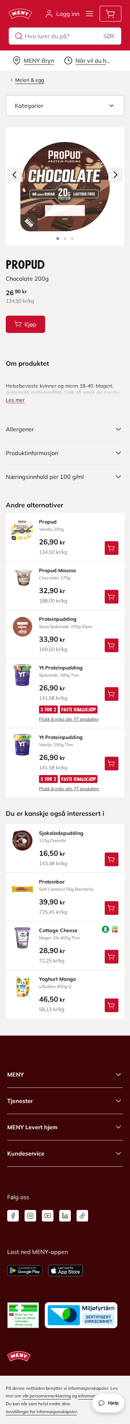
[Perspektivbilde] (72, 238)
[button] (65, 105)
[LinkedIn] (65, 1215)
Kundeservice (25, 1153)
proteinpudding (58, 619)
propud (48, 522)
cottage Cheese (58, 930)
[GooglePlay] (24, 1270)
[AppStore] (65, 1270)
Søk (109, 36)
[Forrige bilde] (14, 175)
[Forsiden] (65, 238)
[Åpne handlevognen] (110, 14)
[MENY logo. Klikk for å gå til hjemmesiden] (20, 14)
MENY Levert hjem (32, 1127)
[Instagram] (30, 1215)
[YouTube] (47, 1215)
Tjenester (20, 1100)
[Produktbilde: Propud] (57, 238)
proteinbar (52, 881)
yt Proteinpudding (61, 667)
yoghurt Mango (57, 979)
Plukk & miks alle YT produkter (69, 719)
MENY (15, 1074)
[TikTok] (82, 1215)
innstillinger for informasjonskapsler (41, 1411)
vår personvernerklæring (46, 1395)
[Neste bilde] (115, 175)
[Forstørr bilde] (65, 187)
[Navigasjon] (89, 13)
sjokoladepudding (61, 833)
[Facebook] (13, 1215)
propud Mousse (57, 570)
